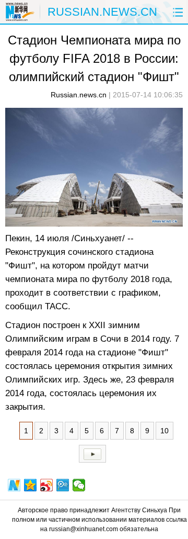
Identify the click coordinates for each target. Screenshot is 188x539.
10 (164, 430)
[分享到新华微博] (14, 485)
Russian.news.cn (79, 95)
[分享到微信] (79, 485)
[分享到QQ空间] (30, 485)
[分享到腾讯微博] (62, 485)
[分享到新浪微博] (46, 485)
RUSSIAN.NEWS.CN (102, 11)
